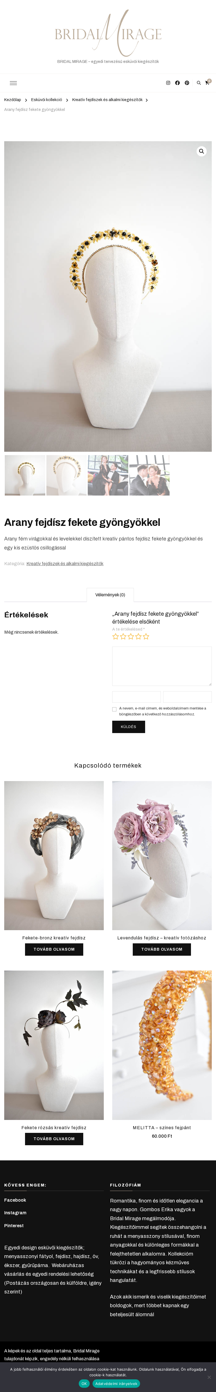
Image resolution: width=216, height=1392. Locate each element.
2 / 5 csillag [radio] (123, 636)
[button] (202, 151)
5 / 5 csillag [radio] (146, 636)
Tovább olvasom (54, 949)
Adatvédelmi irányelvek (116, 1383)
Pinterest (14, 1225)
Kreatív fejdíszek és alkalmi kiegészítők (65, 563)
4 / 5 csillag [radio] (138, 636)
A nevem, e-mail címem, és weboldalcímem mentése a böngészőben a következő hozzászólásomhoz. (162, 711)
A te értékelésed (128, 629)
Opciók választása (162, 1044)
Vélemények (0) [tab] (110, 594)
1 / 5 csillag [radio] (115, 636)
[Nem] (209, 1377)
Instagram (15, 1212)
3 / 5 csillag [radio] (130, 636)
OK (84, 1383)
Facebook (15, 1200)
